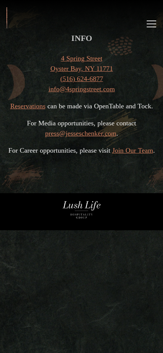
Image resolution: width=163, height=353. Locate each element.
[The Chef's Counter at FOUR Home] (15, 17)
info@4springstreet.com (82, 89)
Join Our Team (132, 150)
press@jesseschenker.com (80, 133)
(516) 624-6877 (81, 79)
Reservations (27, 106)
